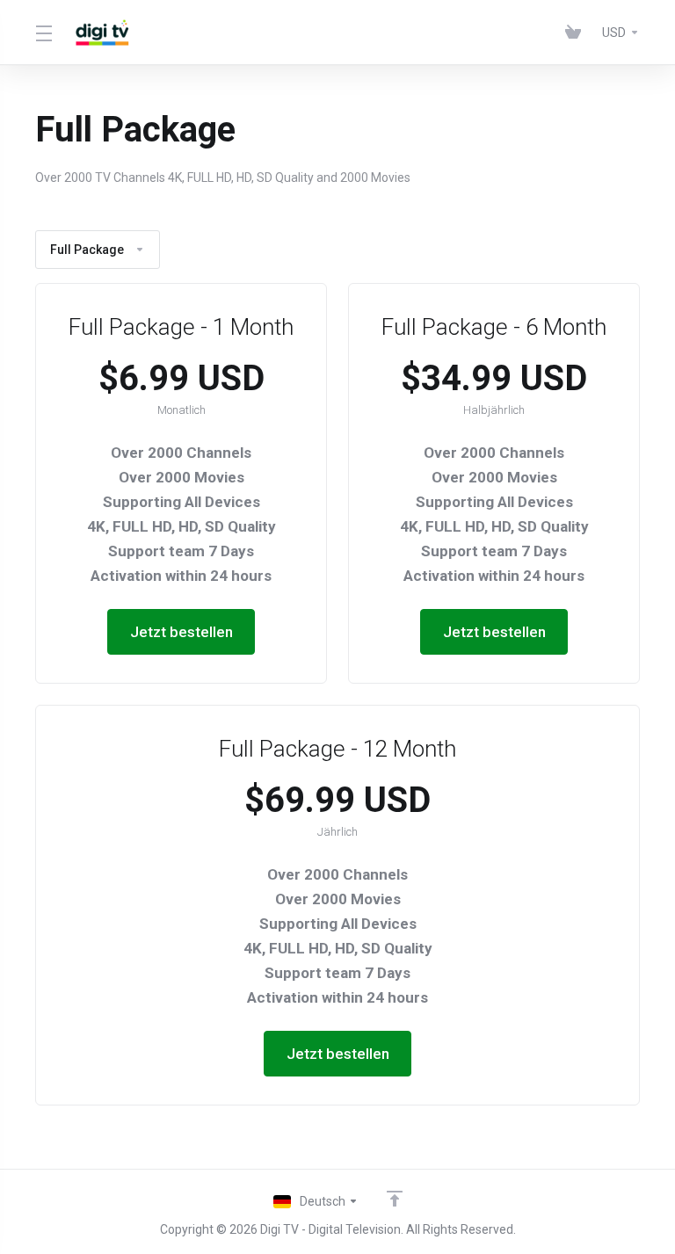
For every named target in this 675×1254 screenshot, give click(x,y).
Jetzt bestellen (181, 632)
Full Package (87, 250)
